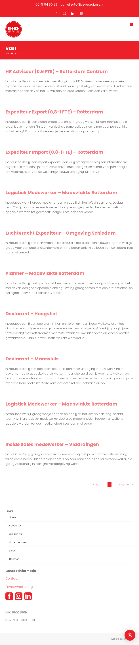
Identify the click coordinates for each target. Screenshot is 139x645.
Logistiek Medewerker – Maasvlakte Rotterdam (61, 192)
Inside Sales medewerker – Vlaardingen (52, 444)
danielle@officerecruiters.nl (82, 4)
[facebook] (9, 596)
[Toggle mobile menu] (132, 24)
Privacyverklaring (19, 587)
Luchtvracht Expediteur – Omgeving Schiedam (60, 233)
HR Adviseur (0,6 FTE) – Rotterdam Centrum (56, 71)
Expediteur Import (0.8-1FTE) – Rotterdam (54, 152)
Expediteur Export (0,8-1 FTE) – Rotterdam (54, 112)
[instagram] (18, 596)
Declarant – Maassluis (32, 359)
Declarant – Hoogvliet (31, 314)
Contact (12, 578)
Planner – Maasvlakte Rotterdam (44, 273)
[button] (130, 635)
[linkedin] (28, 596)
